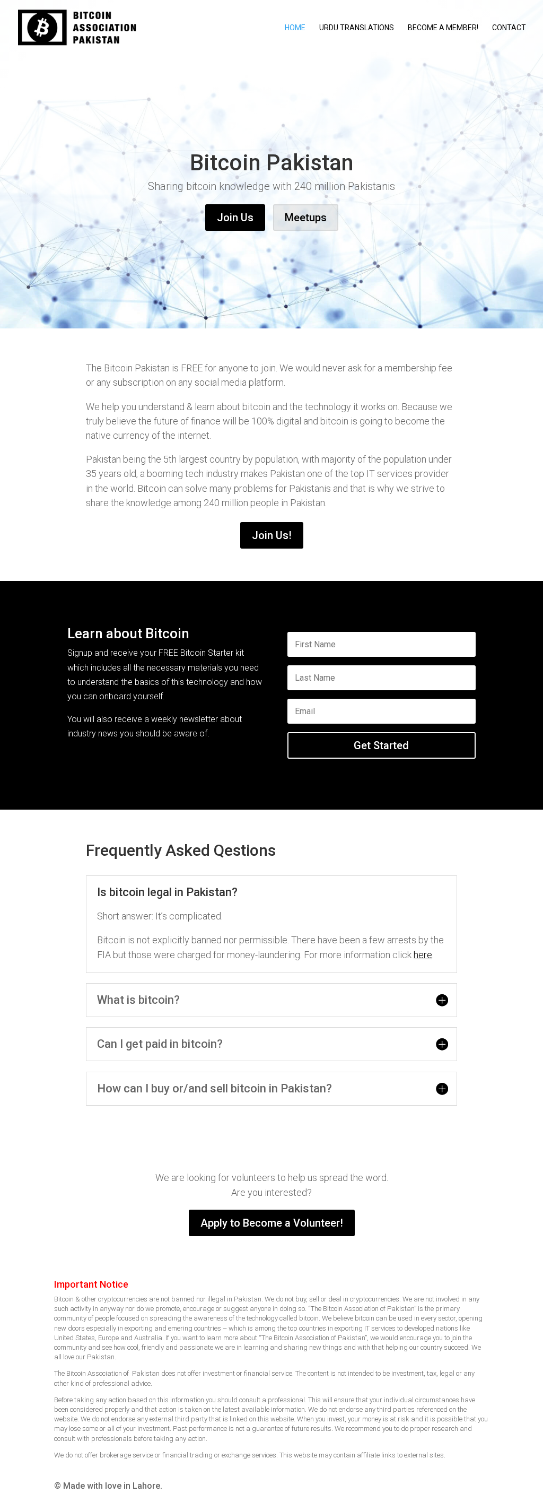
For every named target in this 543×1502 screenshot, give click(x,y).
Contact (509, 28)
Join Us (235, 217)
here (423, 954)
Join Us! (272, 535)
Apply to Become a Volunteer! (271, 1223)
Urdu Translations (356, 28)
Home (295, 28)
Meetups (306, 217)
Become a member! (443, 28)
